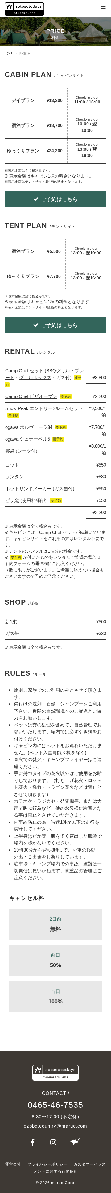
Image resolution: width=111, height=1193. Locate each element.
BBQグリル (58, 370)
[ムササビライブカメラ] (75, 1143)
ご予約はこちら (59, 199)
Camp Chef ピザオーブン (31, 396)
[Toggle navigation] (103, 9)
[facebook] (33, 1143)
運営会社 (13, 1164)
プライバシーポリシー (47, 1164)
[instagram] (54, 1143)
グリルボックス (35, 377)
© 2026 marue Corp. (56, 1183)
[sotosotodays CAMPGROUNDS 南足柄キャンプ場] (24, 9)
